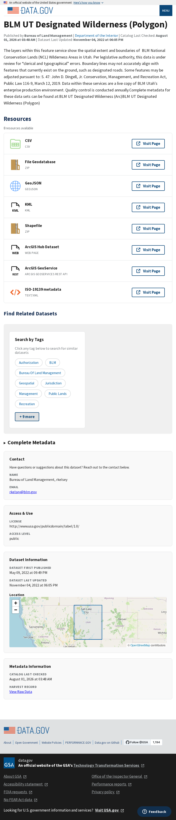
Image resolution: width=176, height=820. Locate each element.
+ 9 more (27, 416)
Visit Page (151, 143)
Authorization (28, 362)
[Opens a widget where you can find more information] (154, 812)
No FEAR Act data (18, 799)
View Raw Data (20, 691)
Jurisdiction (53, 383)
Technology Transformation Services (106, 765)
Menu (166, 10)
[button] (15, 603)
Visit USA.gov (107, 810)
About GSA (13, 776)
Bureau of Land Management (40, 373)
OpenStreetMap (140, 645)
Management (28, 393)
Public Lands (58, 393)
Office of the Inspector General (117, 776)
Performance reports (109, 784)
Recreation (27, 404)
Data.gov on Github (107, 743)
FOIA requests (16, 791)
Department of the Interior (96, 35)
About (7, 743)
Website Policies (51, 743)
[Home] (30, 10)
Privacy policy (103, 791)
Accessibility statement (23, 784)
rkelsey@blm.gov (23, 492)
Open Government (26, 743)
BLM (52, 362)
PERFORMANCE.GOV (78, 743)
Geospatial (26, 383)
